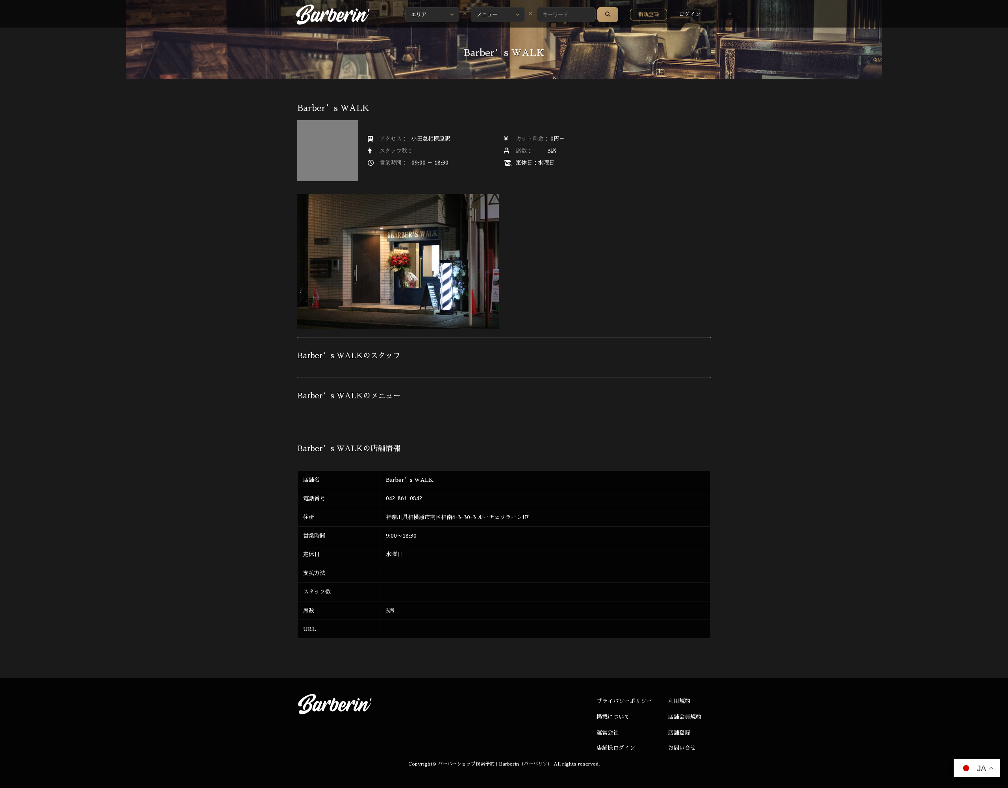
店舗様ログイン (616, 748)
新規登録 (648, 14)
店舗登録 (679, 732)
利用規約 (679, 701)
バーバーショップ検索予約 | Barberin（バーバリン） (495, 764)
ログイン (690, 14)
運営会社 (608, 732)
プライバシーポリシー (624, 701)
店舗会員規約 (684, 717)
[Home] (332, 14)
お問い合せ (682, 748)
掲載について (613, 717)
